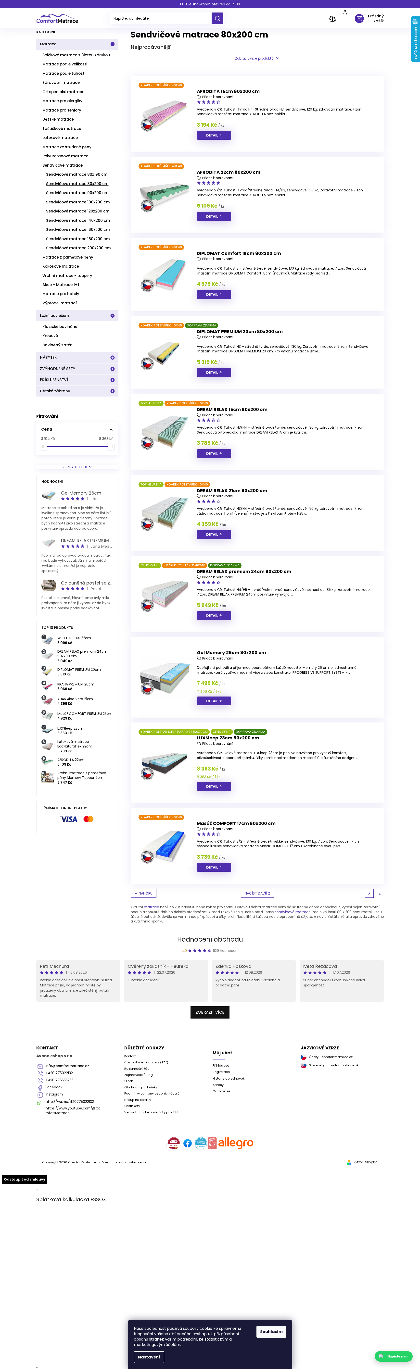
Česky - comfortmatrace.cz (331, 1057)
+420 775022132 (59, 1073)
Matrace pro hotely (60, 293)
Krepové (50, 335)
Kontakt (130, 1056)
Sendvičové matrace (62, 165)
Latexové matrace (60, 137)
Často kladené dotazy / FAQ (146, 1062)
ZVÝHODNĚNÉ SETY (57, 368)
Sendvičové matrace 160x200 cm (78, 229)
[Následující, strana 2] (369, 893)
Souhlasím (271, 1331)
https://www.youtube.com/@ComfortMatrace (73, 1110)
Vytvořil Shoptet (365, 1162)
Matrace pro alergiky (62, 100)
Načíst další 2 (257, 893)
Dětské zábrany (55, 391)
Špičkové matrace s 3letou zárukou (76, 55)
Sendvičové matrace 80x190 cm (77, 174)
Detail (212, 135)
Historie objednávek (228, 1078)
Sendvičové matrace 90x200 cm (77, 192)
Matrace (48, 44)
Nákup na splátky (137, 1100)
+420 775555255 (60, 1080)
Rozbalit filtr (75, 467)
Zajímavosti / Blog (138, 1075)
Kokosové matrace (60, 266)
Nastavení (149, 1357)
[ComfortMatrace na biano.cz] (212, 1143)
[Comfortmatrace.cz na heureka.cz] (201, 1143)
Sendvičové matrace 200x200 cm (78, 247)
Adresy (218, 1085)
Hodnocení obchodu (210, 939)
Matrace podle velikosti (64, 64)
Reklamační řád (137, 1069)
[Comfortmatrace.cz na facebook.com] (187, 1143)
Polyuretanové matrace (65, 156)
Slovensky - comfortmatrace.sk (333, 1065)
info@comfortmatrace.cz (67, 1066)
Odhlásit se (221, 1091)
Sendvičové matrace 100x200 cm (78, 202)
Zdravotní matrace (61, 82)
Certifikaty (132, 1106)
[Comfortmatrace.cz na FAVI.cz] (173, 1143)
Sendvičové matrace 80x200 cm (77, 183)
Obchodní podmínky (140, 1087)
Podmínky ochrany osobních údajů (151, 1093)
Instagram (54, 1094)
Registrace (221, 1072)
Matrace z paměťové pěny (67, 257)
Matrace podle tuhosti (64, 73)
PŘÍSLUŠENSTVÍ (54, 379)
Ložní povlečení (54, 315)
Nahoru (146, 893)
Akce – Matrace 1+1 (60, 284)
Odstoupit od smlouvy (24, 1179)
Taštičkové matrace (61, 128)
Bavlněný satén (57, 345)
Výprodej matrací (59, 303)
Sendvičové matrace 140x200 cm (78, 220)
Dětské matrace (58, 119)
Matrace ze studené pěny (66, 146)
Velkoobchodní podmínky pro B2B (151, 1112)
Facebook (54, 1087)
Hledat (219, 18)
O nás (129, 1081)
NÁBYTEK (48, 357)
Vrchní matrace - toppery (67, 275)
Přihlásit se (221, 1065)
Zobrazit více (210, 1012)
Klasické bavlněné (59, 326)
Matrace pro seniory (61, 110)
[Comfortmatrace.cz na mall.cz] (236, 1143)
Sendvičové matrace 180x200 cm (78, 238)
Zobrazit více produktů (254, 58)
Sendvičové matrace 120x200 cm (78, 211)
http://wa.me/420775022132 (70, 1101)
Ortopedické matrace (63, 91)
